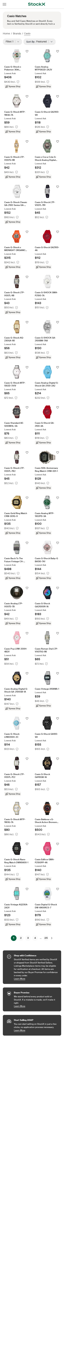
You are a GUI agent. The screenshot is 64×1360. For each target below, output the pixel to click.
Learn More (36, 978)
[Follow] (27, 51)
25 (46, 938)
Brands (17, 33)
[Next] (52, 938)
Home (6, 33)
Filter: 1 (11, 41)
